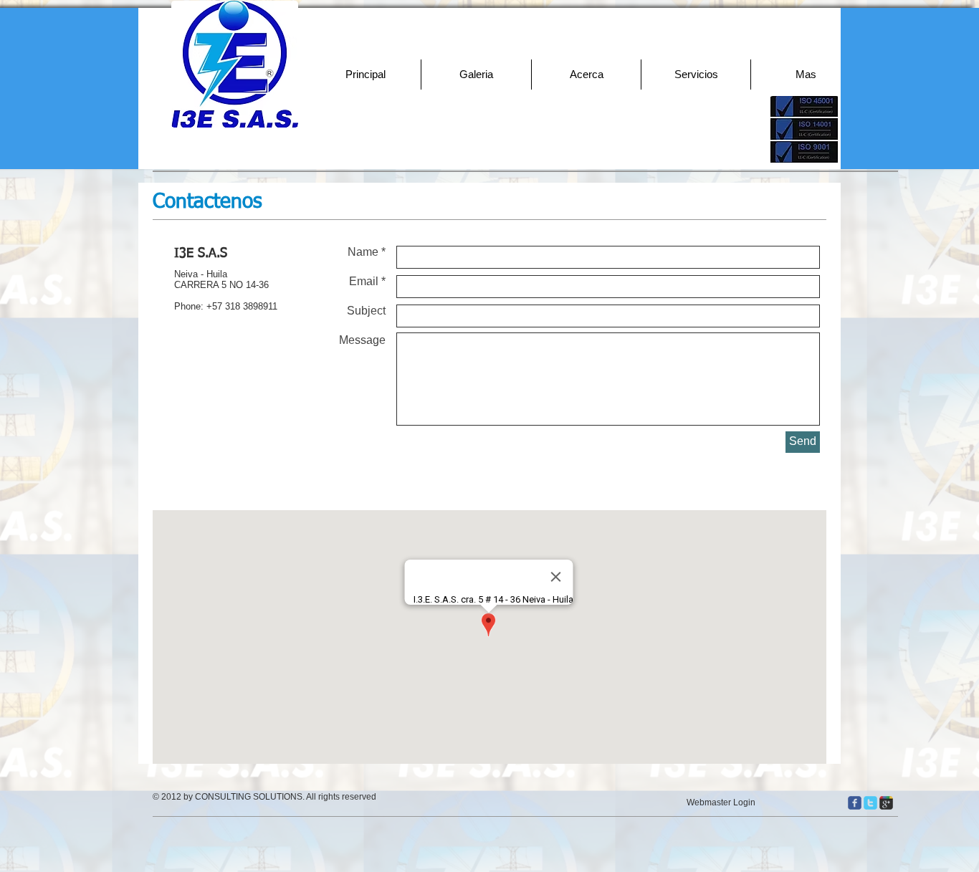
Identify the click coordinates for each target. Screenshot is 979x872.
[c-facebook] (854, 803)
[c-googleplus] (886, 803)
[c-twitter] (870, 803)
